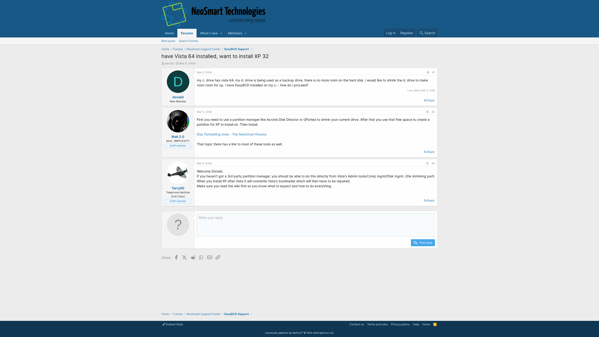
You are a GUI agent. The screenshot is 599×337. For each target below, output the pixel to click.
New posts (168, 41)
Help (416, 324)
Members (235, 33)
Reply (431, 100)
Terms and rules (377, 324)
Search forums (188, 41)
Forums (187, 33)
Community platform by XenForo (299, 332)
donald (169, 63)
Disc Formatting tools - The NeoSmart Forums (231, 134)
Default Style (174, 324)
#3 (433, 163)
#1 (433, 72)
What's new (209, 33)
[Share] (428, 72)
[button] (221, 33)
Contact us (357, 324)
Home (169, 33)
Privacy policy (400, 324)
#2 (433, 112)
